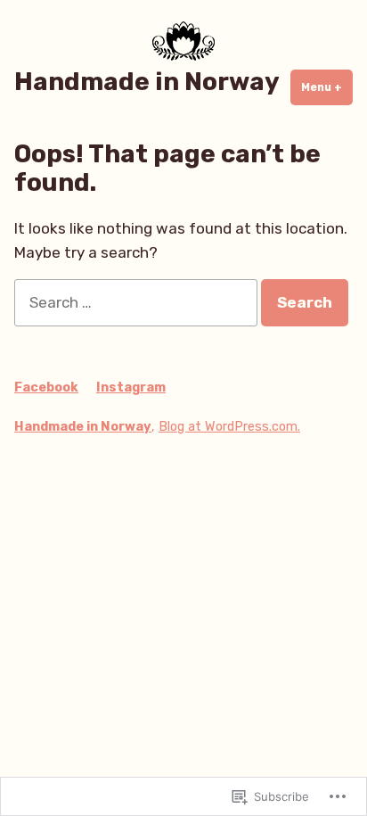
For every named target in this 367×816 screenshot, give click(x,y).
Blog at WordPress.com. (229, 426)
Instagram (131, 387)
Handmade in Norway (147, 81)
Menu (327, 87)
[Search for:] (137, 302)
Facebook (46, 387)
